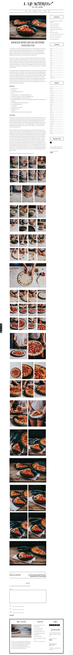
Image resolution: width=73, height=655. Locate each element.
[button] (48, 11)
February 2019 (52, 114)
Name (10, 605)
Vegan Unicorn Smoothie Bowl (15, 574)
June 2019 (51, 107)
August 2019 (51, 104)
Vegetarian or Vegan (52, 77)
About (30, 11)
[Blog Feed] (51, 142)
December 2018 (52, 118)
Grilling (51, 60)
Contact (45, 11)
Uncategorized (52, 76)
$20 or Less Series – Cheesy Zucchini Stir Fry (55, 35)
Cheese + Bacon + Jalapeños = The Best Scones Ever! (56, 34)
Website (10, 612)
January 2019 (51, 116)
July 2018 (51, 126)
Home (26, 11)
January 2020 (51, 100)
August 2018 (51, 124)
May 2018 (51, 130)
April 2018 (51, 131)
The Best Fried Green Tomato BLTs (54, 24)
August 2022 (51, 88)
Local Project (51, 63)
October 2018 (51, 121)
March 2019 (51, 112)
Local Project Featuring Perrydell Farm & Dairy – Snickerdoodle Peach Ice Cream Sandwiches (37, 575)
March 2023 (51, 86)
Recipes (40, 11)
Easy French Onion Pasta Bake (54, 32)
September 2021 (52, 95)
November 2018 (52, 119)
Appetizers (51, 48)
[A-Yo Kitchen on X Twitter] (52, 625)
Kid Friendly (51, 62)
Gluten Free (51, 58)
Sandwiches (51, 70)
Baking (51, 50)
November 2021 (52, 92)
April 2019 (51, 111)
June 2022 (51, 90)
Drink (50, 57)
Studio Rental (35, 11)
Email (10, 608)
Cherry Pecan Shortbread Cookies (54, 39)
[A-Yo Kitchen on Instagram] (55, 625)
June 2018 (51, 128)
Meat (50, 65)
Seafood (51, 72)
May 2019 (51, 109)
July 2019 (51, 105)
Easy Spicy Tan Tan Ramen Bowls (54, 25)
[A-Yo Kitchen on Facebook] (50, 625)
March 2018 (51, 133)
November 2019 (52, 102)
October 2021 (51, 93)
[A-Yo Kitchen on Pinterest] (57, 625)
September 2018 (52, 123)
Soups (51, 74)
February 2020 (52, 99)
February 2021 (52, 97)
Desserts (51, 53)
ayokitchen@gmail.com (54, 643)
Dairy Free (51, 51)
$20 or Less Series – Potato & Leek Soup (55, 37)
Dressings (51, 55)
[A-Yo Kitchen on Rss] (59, 625)
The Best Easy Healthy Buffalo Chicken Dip (55, 27)
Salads (51, 69)
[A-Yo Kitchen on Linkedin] (53, 625)
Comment (11, 589)
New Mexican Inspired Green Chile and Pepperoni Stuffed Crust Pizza (27, 44)
